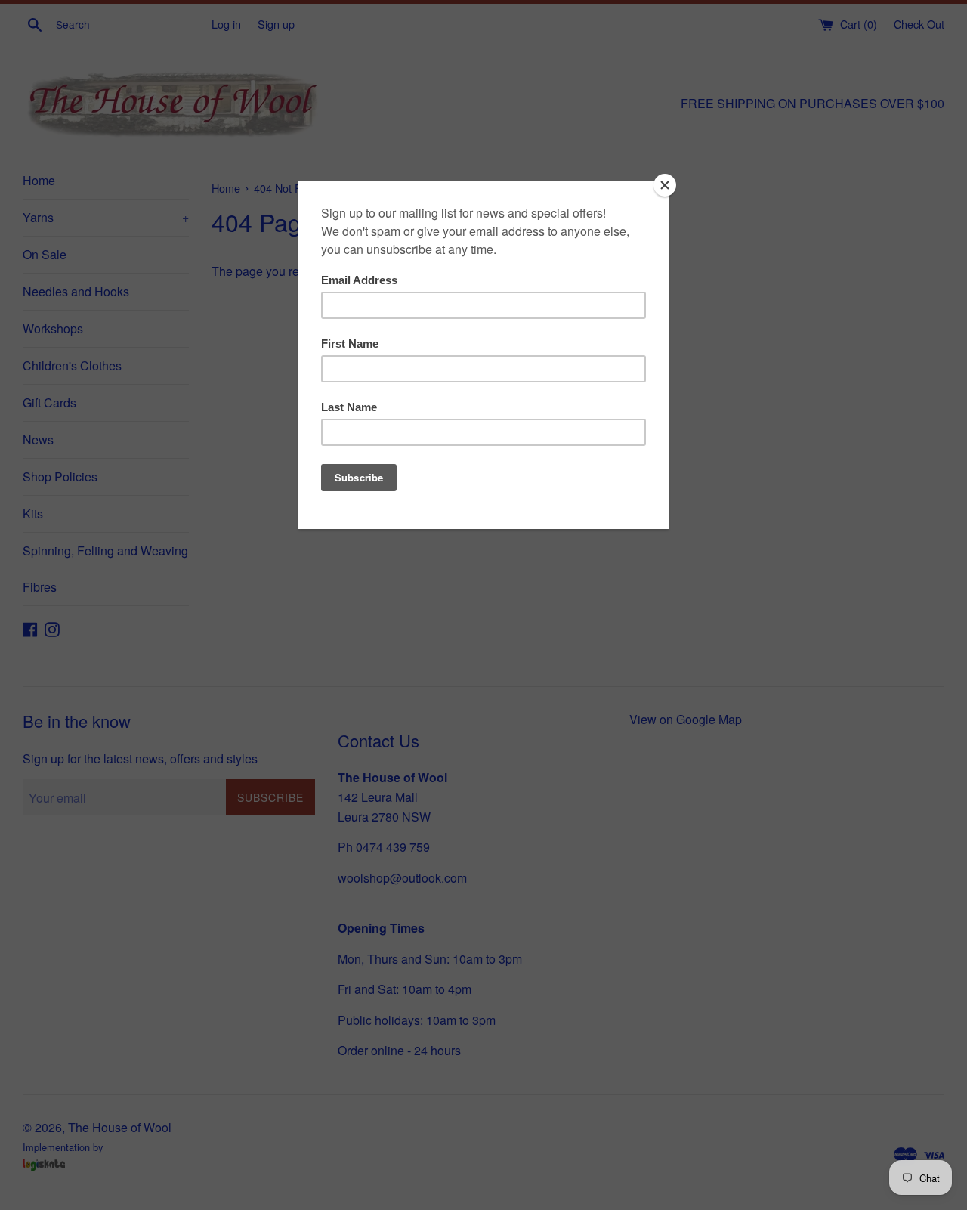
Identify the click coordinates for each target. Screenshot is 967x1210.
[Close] (664, 185)
